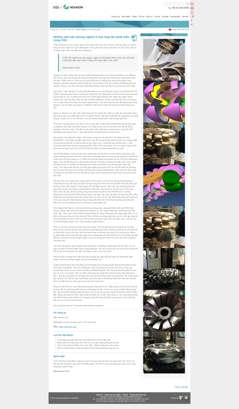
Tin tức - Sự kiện (161, 16)
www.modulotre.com (67, 327)
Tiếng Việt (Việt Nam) (180, 29)
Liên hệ (185, 16)
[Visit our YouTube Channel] (186, 398)
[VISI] (191, 3)
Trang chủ (115, 16)
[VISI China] (191, 7)
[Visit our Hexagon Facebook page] (181, 398)
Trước (177, 387)
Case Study (81, 29)
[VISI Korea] (191, 24)
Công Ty (99, 395)
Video (134, 16)
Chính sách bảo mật (138, 395)
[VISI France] (191, 16)
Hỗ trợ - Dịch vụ (146, 16)
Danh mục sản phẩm (113, 395)
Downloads (175, 16)
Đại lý (125, 395)
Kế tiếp (185, 387)
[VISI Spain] (191, 11)
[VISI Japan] (191, 20)
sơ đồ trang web (93, 29)
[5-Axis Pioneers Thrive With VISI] (164, 60)
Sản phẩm (126, 16)
